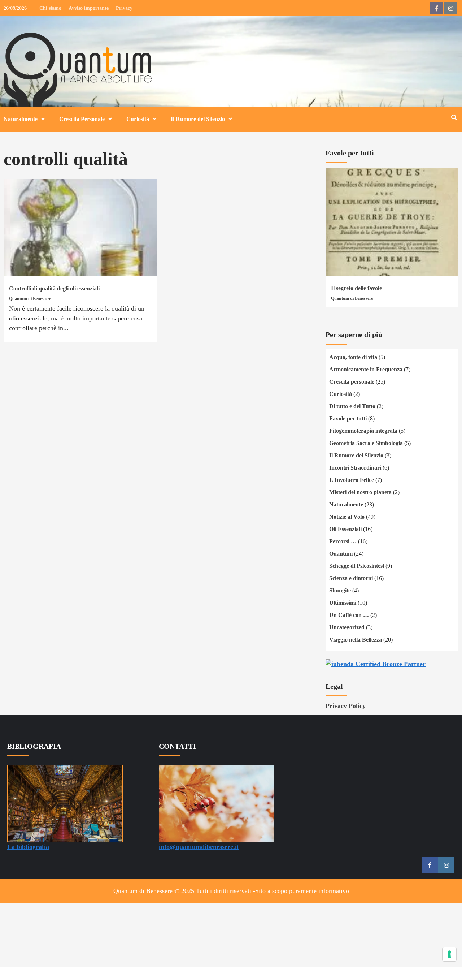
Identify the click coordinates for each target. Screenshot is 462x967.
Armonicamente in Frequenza (365, 369)
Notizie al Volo (347, 517)
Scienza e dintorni (351, 578)
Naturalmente (21, 119)
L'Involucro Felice (351, 480)
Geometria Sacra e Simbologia (366, 443)
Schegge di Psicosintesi (356, 566)
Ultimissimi (342, 603)
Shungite (340, 590)
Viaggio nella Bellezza (355, 639)
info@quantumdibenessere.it (199, 846)
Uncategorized (347, 627)
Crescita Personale (82, 119)
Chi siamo (50, 8)
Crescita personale (351, 382)
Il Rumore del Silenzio (198, 119)
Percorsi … (343, 541)
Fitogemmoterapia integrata (363, 431)
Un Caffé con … (349, 615)
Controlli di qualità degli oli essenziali (54, 288)
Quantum (341, 554)
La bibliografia (28, 846)
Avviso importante (89, 8)
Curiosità (137, 119)
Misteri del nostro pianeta (360, 492)
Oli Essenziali (345, 529)
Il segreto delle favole (356, 288)
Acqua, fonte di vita (353, 357)
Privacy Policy (346, 705)
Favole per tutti (348, 418)
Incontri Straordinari (355, 468)
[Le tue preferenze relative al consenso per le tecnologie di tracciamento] (449, 954)
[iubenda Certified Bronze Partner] (376, 663)
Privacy (124, 8)
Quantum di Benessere (30, 298)
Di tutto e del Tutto (352, 406)
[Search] (453, 118)
